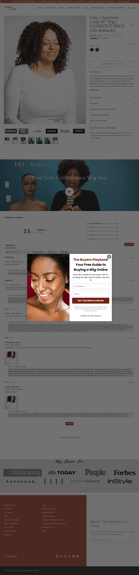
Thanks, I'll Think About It (90, 316)
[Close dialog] (109, 257)
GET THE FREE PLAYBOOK (91, 300)
